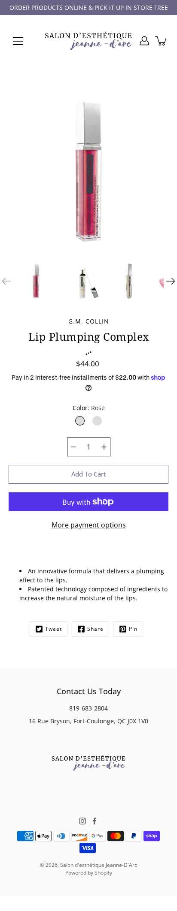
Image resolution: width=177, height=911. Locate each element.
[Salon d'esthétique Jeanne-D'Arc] (88, 40)
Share (95, 628)
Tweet (53, 628)
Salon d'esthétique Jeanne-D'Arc (98, 865)
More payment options (89, 525)
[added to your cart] (161, 41)
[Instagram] (82, 821)
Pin (133, 628)
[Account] (144, 41)
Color (89, 408)
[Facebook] (94, 821)
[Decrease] (73, 447)
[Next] (170, 281)
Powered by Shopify (88, 872)
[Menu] (18, 41)
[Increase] (104, 447)
